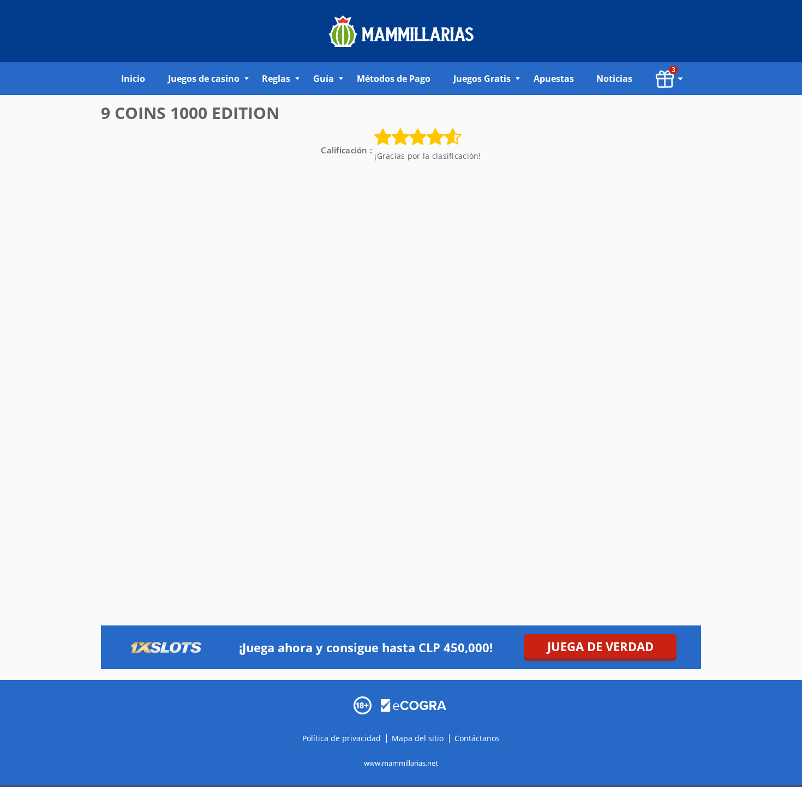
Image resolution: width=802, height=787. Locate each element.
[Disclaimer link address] (413, 704)
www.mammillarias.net (401, 763)
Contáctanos (477, 738)
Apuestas (554, 79)
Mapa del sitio (418, 738)
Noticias (614, 79)
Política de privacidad (342, 738)
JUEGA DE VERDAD (600, 646)
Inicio (133, 79)
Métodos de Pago (393, 79)
